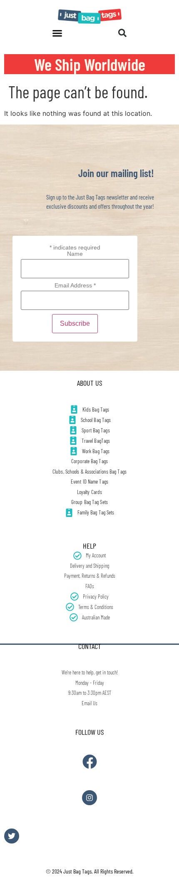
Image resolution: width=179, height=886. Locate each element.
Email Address (75, 285)
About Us (89, 382)
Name (75, 254)
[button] (57, 33)
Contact (89, 646)
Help (89, 545)
